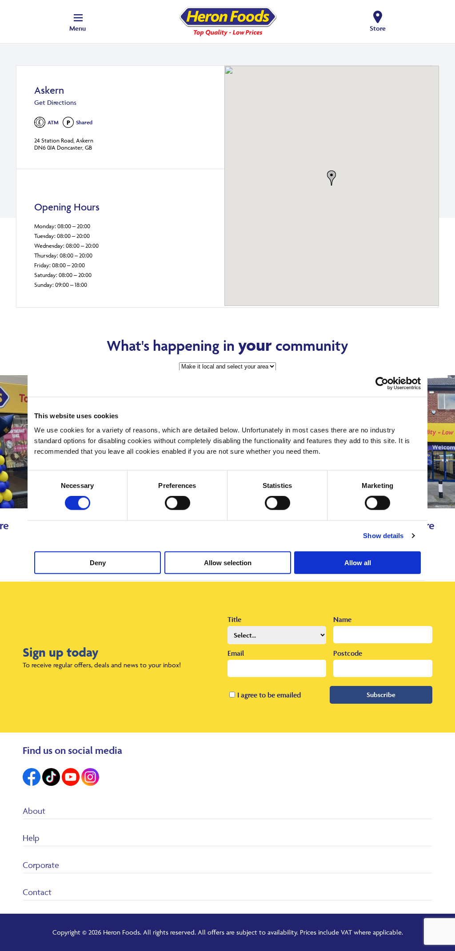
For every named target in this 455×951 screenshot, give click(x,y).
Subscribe (381, 694)
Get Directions (55, 102)
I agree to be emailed (269, 694)
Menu (77, 28)
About (34, 810)
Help (31, 837)
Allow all (357, 562)
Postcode (347, 653)
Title (234, 619)
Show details (383, 535)
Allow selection (227, 562)
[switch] (177, 503)
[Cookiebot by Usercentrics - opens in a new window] (382, 383)
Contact (37, 892)
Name (342, 619)
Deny (98, 562)
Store (378, 28)
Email (236, 653)
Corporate (41, 865)
